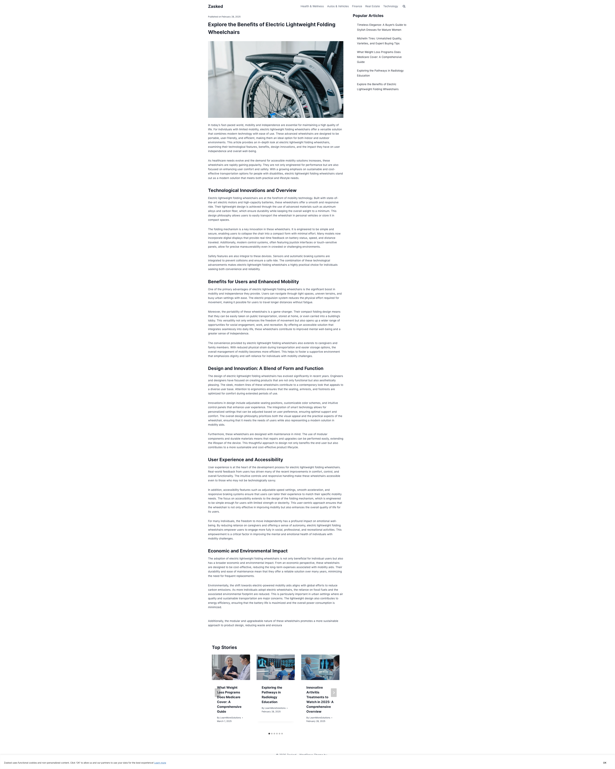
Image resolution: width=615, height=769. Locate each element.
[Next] (334, 692)
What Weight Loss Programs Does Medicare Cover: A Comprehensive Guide (379, 56)
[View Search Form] (404, 6)
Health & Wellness (312, 6)
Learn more (160, 762)
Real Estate (372, 6)
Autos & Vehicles (338, 6)
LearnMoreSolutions (230, 717)
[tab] (269, 733)
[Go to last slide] (218, 692)
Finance (357, 6)
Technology (390, 6)
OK (604, 762)
